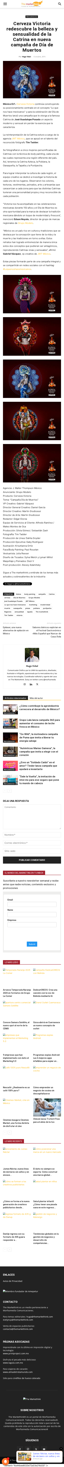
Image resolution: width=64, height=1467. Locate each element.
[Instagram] (25, 684)
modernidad (45, 605)
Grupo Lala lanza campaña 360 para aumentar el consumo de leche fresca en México (39, 723)
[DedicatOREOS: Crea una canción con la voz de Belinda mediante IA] (47, 977)
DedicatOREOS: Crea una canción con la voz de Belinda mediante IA (45, 993)
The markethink (42, 612)
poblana (36, 608)
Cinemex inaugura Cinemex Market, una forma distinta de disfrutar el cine (16, 1123)
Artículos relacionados (15, 698)
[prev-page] (5, 791)
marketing (33, 605)
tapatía (29, 612)
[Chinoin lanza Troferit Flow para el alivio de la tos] (47, 1107)
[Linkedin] (32, 684)
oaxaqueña (17, 608)
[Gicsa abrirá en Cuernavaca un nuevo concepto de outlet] (47, 1010)
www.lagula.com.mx (13, 1362)
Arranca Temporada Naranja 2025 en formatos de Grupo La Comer (17, 993)
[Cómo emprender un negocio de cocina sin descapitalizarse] (47, 1075)
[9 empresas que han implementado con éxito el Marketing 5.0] (17, 1042)
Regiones (7, 612)
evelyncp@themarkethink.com (18, 1319)
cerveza (7, 597)
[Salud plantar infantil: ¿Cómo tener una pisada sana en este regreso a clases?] (47, 1189)
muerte (7, 608)
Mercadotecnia (31, 17)
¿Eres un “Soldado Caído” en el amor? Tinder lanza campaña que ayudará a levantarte (38, 766)
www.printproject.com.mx (16, 1353)
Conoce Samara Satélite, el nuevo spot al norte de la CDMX (16, 1025)
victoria (19, 615)
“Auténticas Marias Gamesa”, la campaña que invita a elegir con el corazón (38, 751)
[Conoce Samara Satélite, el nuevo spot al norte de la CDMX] (17, 1010)
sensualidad (19, 612)
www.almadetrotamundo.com (18, 1372)
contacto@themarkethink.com (18, 1329)
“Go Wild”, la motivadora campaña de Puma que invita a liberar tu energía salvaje (38, 737)
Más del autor (36, 698)
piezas (27, 608)
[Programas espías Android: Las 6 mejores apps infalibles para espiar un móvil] (47, 1042)
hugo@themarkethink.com (39, 1316)
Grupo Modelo (25, 223)
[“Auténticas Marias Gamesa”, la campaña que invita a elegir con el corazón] (10, 752)
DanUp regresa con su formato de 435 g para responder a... (14, 1237)
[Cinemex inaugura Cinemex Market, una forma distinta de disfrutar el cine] (17, 1107)
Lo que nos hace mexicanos (15, 605)
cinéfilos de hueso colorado (26, 1378)
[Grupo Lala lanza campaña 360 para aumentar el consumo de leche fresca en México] (10, 723)
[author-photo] (32, 662)
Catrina (51, 594)
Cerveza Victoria (25, 104)
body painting (29, 594)
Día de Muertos (19, 597)
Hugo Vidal (26, 56)
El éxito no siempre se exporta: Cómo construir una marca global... (45, 1172)
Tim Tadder (8, 615)
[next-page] (9, 791)
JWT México (18, 138)
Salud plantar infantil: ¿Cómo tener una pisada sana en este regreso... (45, 1204)
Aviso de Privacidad (12, 1281)
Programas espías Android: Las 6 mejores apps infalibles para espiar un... (46, 1058)
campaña (42, 594)
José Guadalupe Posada (13, 601)
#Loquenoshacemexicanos (17, 269)
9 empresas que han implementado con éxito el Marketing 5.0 (16, 1058)
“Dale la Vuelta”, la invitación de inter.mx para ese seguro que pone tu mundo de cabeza (39, 780)
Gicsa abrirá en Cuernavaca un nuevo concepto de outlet (46, 1025)
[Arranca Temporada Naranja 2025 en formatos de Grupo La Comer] (17, 977)
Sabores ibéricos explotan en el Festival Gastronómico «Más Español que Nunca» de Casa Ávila (46, 632)
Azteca (18, 594)
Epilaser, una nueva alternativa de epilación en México (16, 630)
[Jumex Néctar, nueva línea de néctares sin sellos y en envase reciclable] (17, 1156)
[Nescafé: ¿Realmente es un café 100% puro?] (17, 1075)
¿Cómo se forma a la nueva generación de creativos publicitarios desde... (16, 1204)
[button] (5, 4)
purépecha (47, 608)
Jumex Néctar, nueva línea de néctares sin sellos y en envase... (16, 1172)
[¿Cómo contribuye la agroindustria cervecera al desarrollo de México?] (10, 709)
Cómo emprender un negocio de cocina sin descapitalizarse (43, 1090)
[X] (38, 684)
